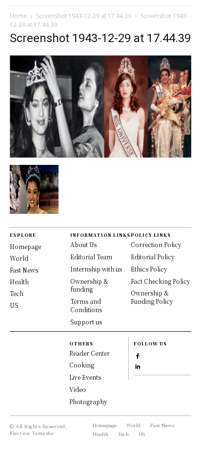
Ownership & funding (89, 285)
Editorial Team (91, 256)
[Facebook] (138, 355)
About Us (83, 244)
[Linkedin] (138, 365)
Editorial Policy (153, 256)
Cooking (81, 365)
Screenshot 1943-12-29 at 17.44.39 (83, 16)
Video (77, 389)
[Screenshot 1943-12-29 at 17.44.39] (100, 155)
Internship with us (96, 269)
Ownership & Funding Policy (152, 297)
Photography (88, 401)
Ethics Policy (149, 269)
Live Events (85, 377)
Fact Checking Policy (160, 281)
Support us (86, 322)
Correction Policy (156, 244)
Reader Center (89, 353)
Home (18, 16)
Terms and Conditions (86, 305)
